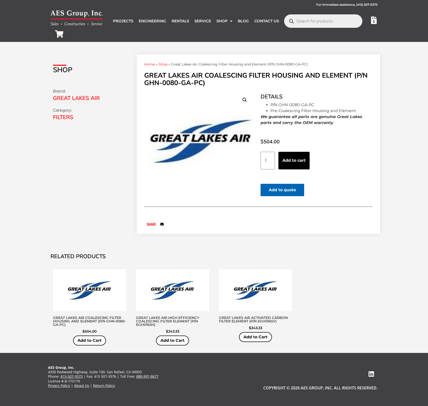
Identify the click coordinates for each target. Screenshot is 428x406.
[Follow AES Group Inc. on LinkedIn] (371, 374)
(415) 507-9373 (366, 4)
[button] (244, 99)
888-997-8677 (147, 376)
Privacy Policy (59, 385)
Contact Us (266, 21)
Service (202, 21)
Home (149, 64)
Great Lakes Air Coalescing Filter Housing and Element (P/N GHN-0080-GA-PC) (89, 321)
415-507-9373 (71, 376)
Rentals (180, 21)
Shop (222, 21)
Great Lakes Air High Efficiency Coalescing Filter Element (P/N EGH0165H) (167, 321)
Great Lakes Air (76, 98)
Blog (243, 21)
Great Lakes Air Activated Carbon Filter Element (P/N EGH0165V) (253, 319)
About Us (81, 385)
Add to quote (282, 189)
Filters (63, 117)
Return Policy (104, 385)
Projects (123, 21)
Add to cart (294, 160)
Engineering (152, 21)
